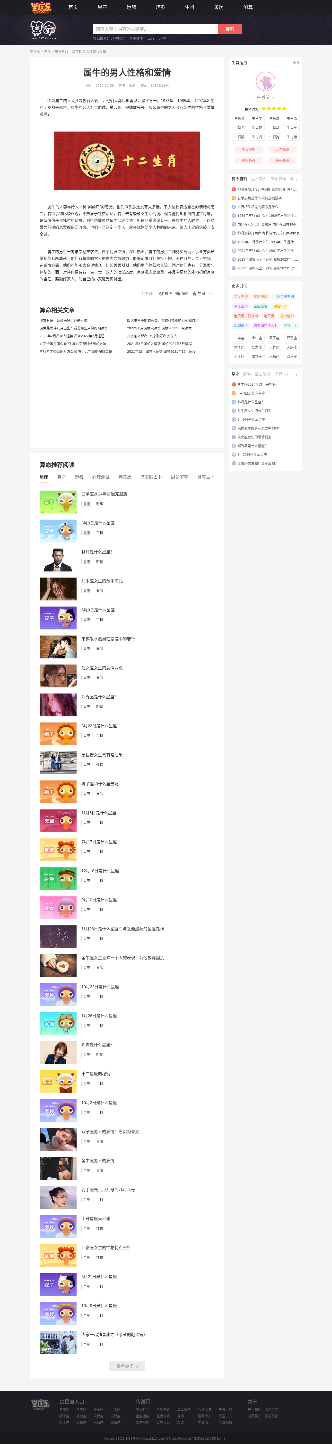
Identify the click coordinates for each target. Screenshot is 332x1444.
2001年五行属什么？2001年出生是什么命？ (270, 251)
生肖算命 (61, 51)
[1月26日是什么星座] (58, 1034)
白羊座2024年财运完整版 (104, 494)
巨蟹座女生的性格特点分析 (106, 1247)
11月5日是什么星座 (98, 813)
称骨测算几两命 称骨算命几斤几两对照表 (268, 233)
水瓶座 (274, 356)
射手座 (239, 356)
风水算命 (278, 179)
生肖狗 (274, 137)
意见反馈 (271, 1416)
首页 (73, 7)
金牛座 (257, 338)
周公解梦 (179, 477)
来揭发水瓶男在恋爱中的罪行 (108, 639)
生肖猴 (239, 137)
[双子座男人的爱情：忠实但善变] (58, 1150)
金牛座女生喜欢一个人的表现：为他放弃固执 (122, 958)
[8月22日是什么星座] (58, 744)
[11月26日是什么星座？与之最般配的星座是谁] (58, 947)
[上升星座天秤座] (58, 1237)
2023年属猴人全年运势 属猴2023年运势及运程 (272, 259)
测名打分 (280, 306)
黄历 (219, 7)
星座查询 (241, 306)
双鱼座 (292, 356)
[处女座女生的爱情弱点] (58, 686)
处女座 (257, 347)
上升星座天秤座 (95, 1218)
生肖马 (274, 128)
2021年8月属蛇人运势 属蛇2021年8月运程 (159, 344)
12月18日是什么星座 (100, 871)
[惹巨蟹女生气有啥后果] (58, 773)
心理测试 (101, 477)
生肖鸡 (257, 137)
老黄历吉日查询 (246, 316)
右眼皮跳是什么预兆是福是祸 (259, 198)
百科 (99, 533)
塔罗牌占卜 (151, 477)
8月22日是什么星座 (99, 726)
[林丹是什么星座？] (58, 570)
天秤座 (274, 347)
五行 (151, 38)
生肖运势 (225, 1409)
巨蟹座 (292, 338)
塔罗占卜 (282, 374)
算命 (47, 51)
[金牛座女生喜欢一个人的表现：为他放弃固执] (58, 976)
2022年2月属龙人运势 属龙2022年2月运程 (72, 336)
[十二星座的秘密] (58, 1092)
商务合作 (271, 1409)
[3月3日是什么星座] (58, 541)
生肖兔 (292, 118)
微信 (185, 293)
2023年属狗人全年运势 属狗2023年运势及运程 (272, 268)
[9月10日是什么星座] (58, 918)
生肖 (190, 7)
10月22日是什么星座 (100, 987)
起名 (79, 477)
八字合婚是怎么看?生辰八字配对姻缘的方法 (73, 344)
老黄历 (124, 477)
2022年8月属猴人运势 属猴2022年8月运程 (159, 328)
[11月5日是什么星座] (58, 831)
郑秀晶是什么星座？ (100, 697)
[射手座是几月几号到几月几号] (58, 1208)
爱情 (99, 591)
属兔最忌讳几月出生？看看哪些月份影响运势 (74, 328)
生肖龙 (239, 128)
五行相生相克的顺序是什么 (257, 207)
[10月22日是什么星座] (58, 1005)
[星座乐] (41, 7)
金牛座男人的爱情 (97, 1161)
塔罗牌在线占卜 (266, 326)
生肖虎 (274, 118)
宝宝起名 (260, 306)
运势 (131, 7)
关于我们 (254, 1409)
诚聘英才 (254, 1416)
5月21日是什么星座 (99, 1276)
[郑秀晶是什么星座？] (58, 715)
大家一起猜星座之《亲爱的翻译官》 (114, 1334)
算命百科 (239, 179)
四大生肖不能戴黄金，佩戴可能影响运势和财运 (163, 320)
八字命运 (118, 38)
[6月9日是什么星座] (58, 628)
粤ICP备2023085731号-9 (209, 1438)
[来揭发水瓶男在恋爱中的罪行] (58, 657)
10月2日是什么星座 (99, 1103)
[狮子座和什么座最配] (58, 802)
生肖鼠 (263, 97)
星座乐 (35, 51)
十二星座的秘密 (95, 1074)
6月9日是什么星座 (98, 610)
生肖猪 (292, 137)
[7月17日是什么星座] (58, 860)
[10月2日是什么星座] (58, 1121)
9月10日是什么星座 (99, 900)
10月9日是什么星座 (99, 1305)
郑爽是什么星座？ (97, 1045)
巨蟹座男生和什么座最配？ (257, 463)
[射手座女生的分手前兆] (58, 599)
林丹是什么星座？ (97, 552)
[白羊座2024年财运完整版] (58, 512)
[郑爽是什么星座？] (58, 1063)
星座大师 (163, 1423)
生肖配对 (248, 150)
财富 (99, 504)
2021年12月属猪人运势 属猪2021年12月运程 (161, 351)
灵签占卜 (206, 477)
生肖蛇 (257, 128)
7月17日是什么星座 (99, 842)
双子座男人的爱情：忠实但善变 (110, 1132)
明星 (99, 562)
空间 (201, 293)
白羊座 (239, 338)
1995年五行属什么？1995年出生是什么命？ (270, 242)
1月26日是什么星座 (99, 1016)
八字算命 (136, 38)
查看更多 (125, 1366)
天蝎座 (292, 347)
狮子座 (239, 347)
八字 (162, 38)
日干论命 (282, 160)
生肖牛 (257, 118)
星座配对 (260, 296)
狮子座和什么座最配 (100, 784)
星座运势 (142, 1416)
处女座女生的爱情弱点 (102, 668)
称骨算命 (248, 160)
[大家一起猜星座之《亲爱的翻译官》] (58, 1353)
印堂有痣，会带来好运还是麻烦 (63, 320)
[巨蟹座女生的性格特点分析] (58, 1266)
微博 (168, 293)
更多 (296, 63)
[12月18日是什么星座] (58, 889)
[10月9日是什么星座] (58, 1324)
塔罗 (161, 7)
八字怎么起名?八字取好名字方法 (152, 336)
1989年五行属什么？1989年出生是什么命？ (270, 216)
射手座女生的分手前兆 (102, 581)
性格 (99, 765)
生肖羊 (292, 128)
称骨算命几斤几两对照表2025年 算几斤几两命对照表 (277, 189)
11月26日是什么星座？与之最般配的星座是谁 (122, 929)
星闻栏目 (142, 1409)
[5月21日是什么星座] (58, 1295)
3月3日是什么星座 (98, 523)
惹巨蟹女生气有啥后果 (102, 755)
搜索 (230, 29)
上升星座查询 (283, 296)
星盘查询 (241, 296)
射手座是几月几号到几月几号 (108, 1190)
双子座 (274, 338)
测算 (248, 7)
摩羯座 (257, 356)
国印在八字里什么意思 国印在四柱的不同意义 (271, 224)
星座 (102, 7)
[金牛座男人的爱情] (58, 1179)
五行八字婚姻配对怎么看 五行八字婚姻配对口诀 (76, 351)
